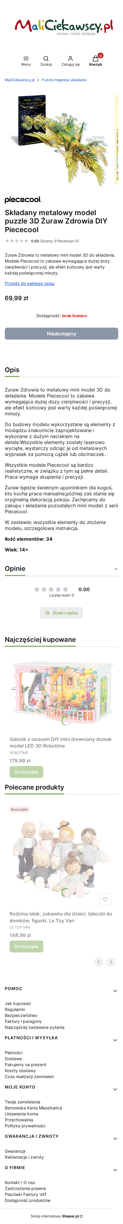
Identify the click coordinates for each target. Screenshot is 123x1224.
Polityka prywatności (25, 1125)
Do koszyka (26, 771)
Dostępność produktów (27, 1200)
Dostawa (13, 1058)
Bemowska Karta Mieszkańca (33, 1107)
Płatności (13, 1052)
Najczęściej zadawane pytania (34, 1027)
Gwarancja (15, 1151)
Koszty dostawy (20, 1070)
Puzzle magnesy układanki (64, 80)
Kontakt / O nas (20, 1182)
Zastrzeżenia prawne (25, 1188)
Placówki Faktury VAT (26, 1194)
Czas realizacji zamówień (29, 1076)
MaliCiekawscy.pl (20, 80)
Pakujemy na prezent (25, 1064)
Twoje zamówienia (22, 1101)
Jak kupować (18, 1003)
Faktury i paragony (23, 1021)
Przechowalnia (19, 1119)
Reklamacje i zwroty (24, 1157)
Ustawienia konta (21, 1113)
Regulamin (15, 1009)
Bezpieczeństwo (21, 1015)
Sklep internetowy (55, 1216)
